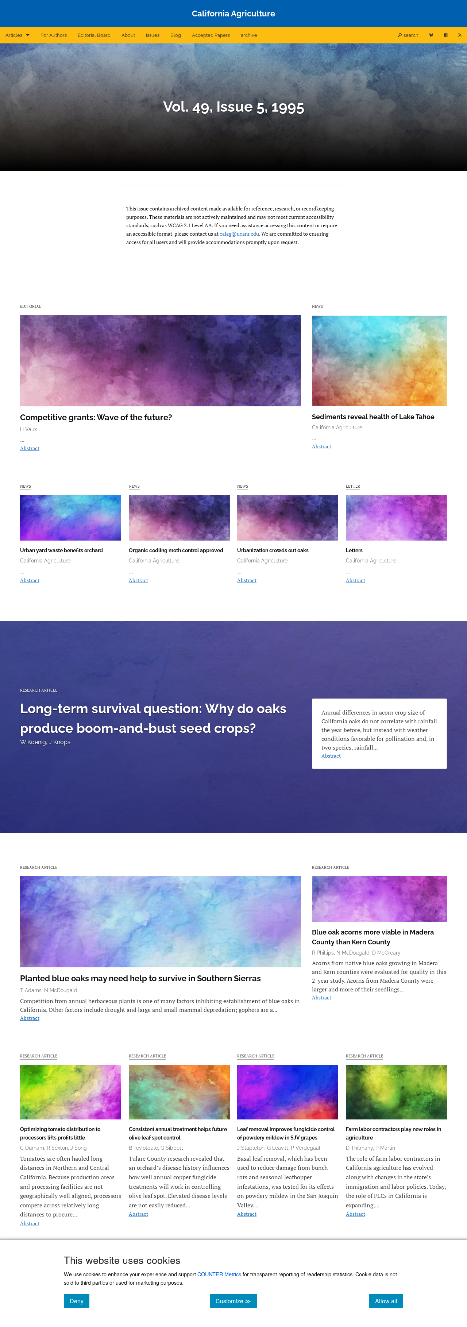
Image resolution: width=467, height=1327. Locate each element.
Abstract (29, 448)
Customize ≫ (236, 1300)
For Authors (53, 35)
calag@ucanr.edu (239, 233)
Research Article (38, 690)
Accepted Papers (211, 35)
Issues (152, 35)
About (128, 35)
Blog (175, 35)
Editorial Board (94, 35)
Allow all (389, 1300)
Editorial (30, 306)
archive (249, 35)
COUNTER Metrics (219, 1274)
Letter (353, 486)
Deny (79, 1300)
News (317, 306)
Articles (13, 35)
